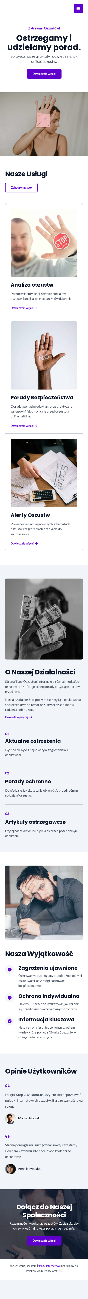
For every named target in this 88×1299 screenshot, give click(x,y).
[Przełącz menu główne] (78, 8)
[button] (21, 187)
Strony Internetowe (49, 1265)
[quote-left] (7, 1086)
